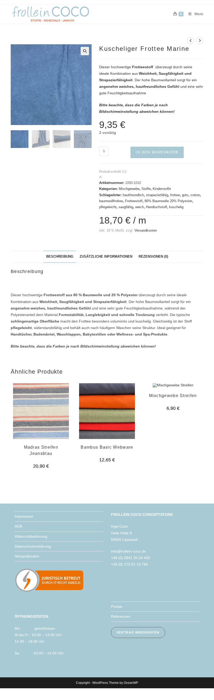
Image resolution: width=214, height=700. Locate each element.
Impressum (24, 516)
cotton (195, 195)
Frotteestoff (133, 201)
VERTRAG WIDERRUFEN (138, 632)
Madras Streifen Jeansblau (41, 450)
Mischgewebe (129, 189)
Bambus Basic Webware (107, 447)
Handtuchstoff (156, 207)
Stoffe (146, 189)
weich (139, 207)
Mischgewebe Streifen (173, 395)
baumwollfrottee (111, 201)
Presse (116, 606)
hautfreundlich (133, 195)
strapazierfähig (157, 195)
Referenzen (120, 616)
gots (185, 195)
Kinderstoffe (162, 189)
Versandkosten (145, 230)
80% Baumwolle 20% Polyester (168, 201)
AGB (18, 526)
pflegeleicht (107, 207)
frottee (175, 195)
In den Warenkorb (157, 152)
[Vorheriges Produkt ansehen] (190, 40)
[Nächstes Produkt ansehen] (199, 40)
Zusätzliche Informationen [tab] (106, 256)
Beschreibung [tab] (59, 256)
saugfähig (125, 207)
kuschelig (176, 207)
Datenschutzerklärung (33, 546)
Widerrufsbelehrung (31, 536)
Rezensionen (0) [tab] (153, 256)
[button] (85, 51)
